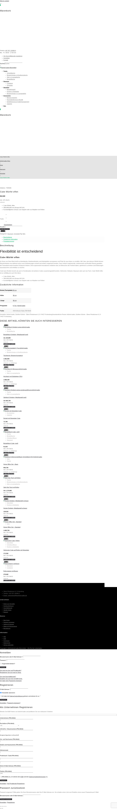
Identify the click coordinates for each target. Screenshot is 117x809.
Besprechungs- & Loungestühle (16, 93)
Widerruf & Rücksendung (10, 626)
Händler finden (7, 610)
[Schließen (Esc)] (6, 806)
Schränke (10, 85)
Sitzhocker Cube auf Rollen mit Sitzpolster (16, 550)
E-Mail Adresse (5, 689)
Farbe (2, 219)
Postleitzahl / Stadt (9, 755)
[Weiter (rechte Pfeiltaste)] (2, 808)
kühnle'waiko (21, 305)
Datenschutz (6, 643)
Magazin (5, 612)
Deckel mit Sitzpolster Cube (11, 418)
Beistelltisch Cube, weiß (10, 443)
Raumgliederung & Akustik (15, 99)
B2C (24, 234)
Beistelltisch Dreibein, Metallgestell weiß (15, 334)
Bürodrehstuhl (11, 89)
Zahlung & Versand (8, 624)
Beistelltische (11, 79)
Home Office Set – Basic (10, 464)
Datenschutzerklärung (16, 696)
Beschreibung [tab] (7, 237)
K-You (15, 305)
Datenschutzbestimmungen (37, 777)
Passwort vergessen (8, 622)
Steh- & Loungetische (13, 77)
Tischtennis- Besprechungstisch (13, 355)
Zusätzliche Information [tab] (10, 239)
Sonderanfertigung (8, 606)
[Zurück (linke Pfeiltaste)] (0, 808)
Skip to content (4, 1)
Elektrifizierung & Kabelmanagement (18, 102)
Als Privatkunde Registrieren (16, 783)
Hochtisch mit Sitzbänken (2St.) (12, 376)
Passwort (3, 660)
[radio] (9, 215)
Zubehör (9, 104)
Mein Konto (6, 620)
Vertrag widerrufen (8, 645)
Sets (4, 106)
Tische (5, 71)
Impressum (6, 640)
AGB (4, 638)
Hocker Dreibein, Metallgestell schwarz (15, 508)
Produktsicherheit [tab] (8, 241)
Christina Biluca (12, 438)
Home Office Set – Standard (11, 527)
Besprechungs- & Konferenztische (17, 75)
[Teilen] (4, 806)
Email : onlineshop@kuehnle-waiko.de (15, 595)
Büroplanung (6, 628)
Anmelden (6, 58)
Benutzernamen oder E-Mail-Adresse (11, 795)
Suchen (2, 63)
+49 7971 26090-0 (10, 50)
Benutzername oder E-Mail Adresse (11, 657)
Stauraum (6, 81)
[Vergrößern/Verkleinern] (0, 806)
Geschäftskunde (7, 608)
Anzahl (2, 227)
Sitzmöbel (6, 87)
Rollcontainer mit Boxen (10, 571)
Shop (1, 165)
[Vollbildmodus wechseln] (2, 806)
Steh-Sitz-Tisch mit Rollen (11, 487)
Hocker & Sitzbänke (13, 91)
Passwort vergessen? (13, 703)
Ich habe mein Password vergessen (11, 680)
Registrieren (11, 802)
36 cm (15, 290)
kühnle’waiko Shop (5, 161)
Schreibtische (11, 73)
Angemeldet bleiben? (8, 663)
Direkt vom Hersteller (9, 604)
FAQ (4, 636)
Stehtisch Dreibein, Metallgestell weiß (14, 397)
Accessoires (7, 95)
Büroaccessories (12, 97)
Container (10, 83)
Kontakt (5, 60)
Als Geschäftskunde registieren (12, 56)
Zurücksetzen (8, 224)
